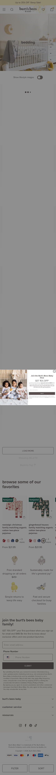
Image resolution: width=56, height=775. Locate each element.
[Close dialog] (54, 371)
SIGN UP (42, 393)
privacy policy (47, 397)
